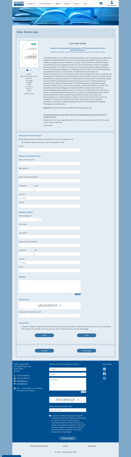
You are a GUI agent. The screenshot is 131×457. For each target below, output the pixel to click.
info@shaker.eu (22, 381)
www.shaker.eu (22, 384)
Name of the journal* (26, 160)
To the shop (86, 351)
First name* (23, 224)
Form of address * (25, 216)
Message (22, 277)
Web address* (24, 168)
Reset (44, 335)
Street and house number (28, 242)
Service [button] (76, 4)
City (36, 250)
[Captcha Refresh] (60, 305)
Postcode (22, 250)
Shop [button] (59, 4)
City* (36, 186)
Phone (21, 267)
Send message (67, 438)
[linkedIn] (104, 369)
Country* (22, 194)
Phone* (21, 202)
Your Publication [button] (45, 4)
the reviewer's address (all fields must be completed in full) (42, 142)
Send (86, 335)
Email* (21, 146)
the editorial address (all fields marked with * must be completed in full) (47, 139)
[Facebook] (104, 374)
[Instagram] (104, 378)
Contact (67, 4)
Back (45, 351)
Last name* (23, 233)
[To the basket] (101, 3)
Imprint (65, 446)
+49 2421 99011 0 (23, 376)
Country (22, 259)
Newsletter (92, 446)
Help (85, 4)
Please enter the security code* (30, 312)
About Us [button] (31, 4)
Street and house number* (28, 177)
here (86, 329)
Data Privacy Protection (39, 446)
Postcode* (22, 186)
